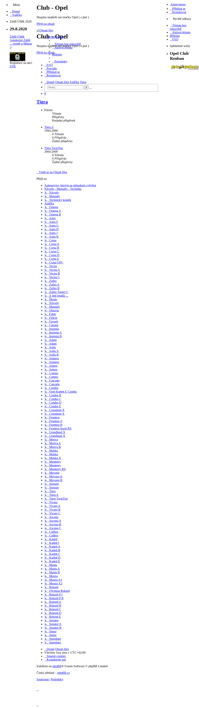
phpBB (56, 666)
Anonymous (178, 4)
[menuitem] (15, 11)
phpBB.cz (63, 672)
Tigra (42, 101)
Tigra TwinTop (53, 148)
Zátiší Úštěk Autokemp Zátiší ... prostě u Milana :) (21, 42)
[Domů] (45, 30)
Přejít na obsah (46, 23)
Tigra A (49, 127)
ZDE (13, 66)
